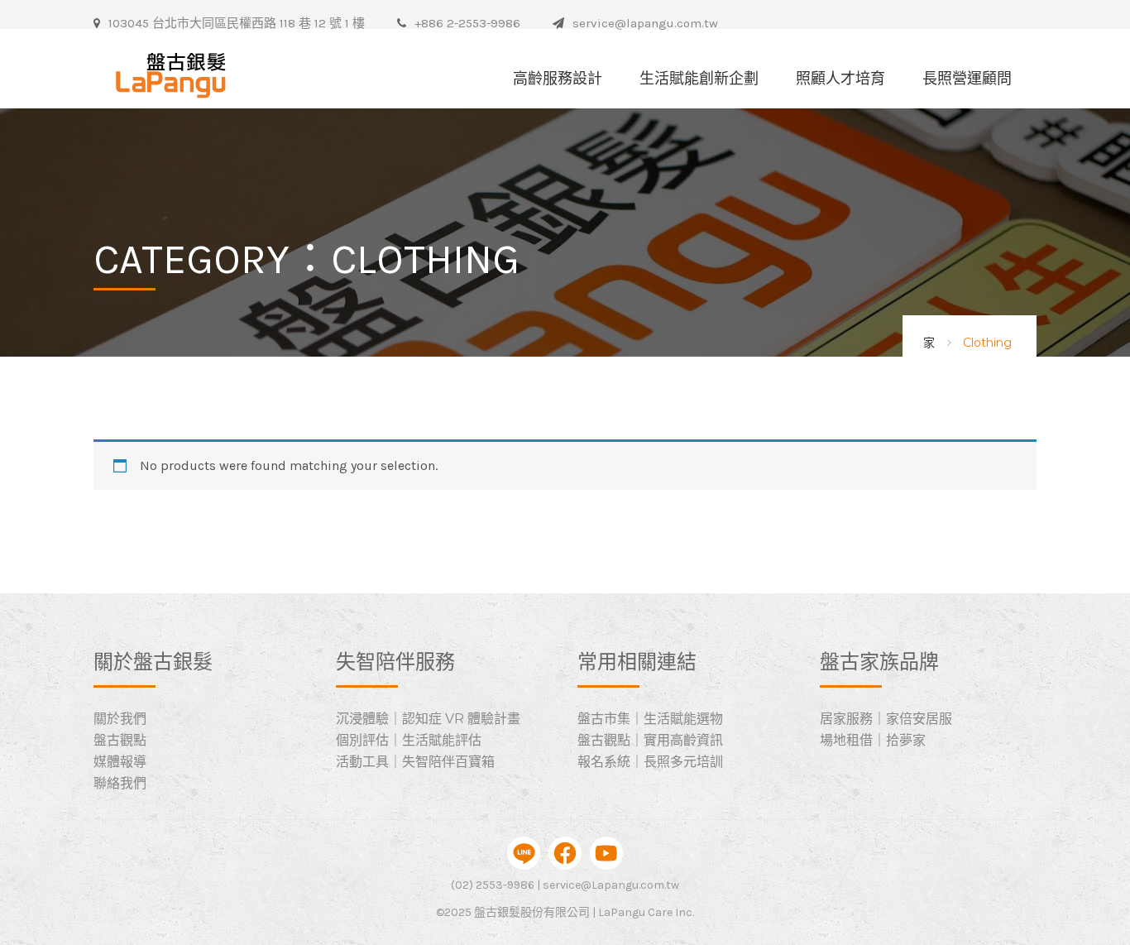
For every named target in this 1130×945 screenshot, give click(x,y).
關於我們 (119, 719)
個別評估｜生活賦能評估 (408, 740)
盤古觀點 (119, 740)
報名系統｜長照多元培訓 (650, 762)
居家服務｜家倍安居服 (886, 719)
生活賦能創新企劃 (699, 79)
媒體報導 (119, 762)
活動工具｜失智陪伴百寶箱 (415, 762)
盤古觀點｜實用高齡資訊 (650, 740)
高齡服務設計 (557, 79)
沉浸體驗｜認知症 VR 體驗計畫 (428, 719)
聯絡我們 (119, 783)
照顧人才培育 (840, 79)
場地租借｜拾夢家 (873, 740)
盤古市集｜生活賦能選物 (650, 719)
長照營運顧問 (967, 79)
